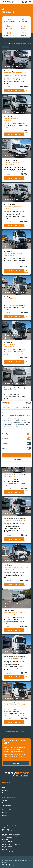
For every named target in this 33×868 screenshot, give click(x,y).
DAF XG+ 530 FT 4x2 (10, 390)
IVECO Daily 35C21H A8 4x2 (13, 162)
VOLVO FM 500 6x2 (10, 344)
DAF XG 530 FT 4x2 (10, 477)
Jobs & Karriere (6, 805)
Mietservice (5, 790)
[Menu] (30, 2)
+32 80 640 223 (9, 851)
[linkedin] (13, 865)
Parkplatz (5, 793)
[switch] (29, 438)
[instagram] (10, 865)
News (3, 802)
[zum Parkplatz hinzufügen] (26, 90)
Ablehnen (16, 464)
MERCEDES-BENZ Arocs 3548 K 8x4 (15, 206)
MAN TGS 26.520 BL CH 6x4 (13, 253)
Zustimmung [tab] (6, 407)
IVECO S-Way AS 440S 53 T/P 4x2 (14, 520)
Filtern (5, 47)
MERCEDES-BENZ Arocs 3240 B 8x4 (15, 612)
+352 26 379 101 (9, 841)
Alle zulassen (16, 455)
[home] (3, 9)
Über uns (4, 800)
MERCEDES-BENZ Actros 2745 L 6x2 (16, 567)
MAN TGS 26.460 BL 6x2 (12, 118)
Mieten (4, 785)
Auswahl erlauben (16, 459)
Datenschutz (6, 815)
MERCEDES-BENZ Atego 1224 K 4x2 (15, 73)
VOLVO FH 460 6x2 (10, 299)
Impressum (5, 812)
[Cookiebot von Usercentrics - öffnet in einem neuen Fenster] (24, 403)
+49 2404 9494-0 (9, 831)
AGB (3, 818)
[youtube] (3, 865)
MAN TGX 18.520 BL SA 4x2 (13, 658)
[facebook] (6, 865)
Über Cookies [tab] (27, 407)
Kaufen (4, 787)
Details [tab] (16, 407)
